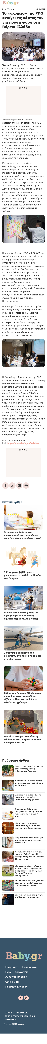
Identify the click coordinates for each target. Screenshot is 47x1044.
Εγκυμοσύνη (29, 967)
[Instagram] (26, 997)
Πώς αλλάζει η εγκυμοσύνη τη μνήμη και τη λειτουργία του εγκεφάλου (29, 840)
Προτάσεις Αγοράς (16, 987)
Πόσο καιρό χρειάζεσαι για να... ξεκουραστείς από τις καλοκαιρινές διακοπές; (29, 769)
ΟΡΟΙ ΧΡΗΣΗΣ (22, 1013)
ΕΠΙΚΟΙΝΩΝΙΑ (10, 1019)
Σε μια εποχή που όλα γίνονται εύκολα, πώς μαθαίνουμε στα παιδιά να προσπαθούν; (29, 883)
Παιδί (8, 972)
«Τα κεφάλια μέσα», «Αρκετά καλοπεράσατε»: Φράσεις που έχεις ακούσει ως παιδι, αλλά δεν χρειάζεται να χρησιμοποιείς (29, 871)
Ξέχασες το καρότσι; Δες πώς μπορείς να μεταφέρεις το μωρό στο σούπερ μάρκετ (29, 797)
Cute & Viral (12, 982)
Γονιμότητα (11, 967)
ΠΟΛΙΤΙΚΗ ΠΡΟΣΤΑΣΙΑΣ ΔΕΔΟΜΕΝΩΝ (20, 1016)
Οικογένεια (22, 972)
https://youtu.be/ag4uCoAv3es (23, 443)
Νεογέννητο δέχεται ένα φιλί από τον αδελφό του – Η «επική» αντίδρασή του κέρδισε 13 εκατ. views (29, 855)
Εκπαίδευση (8, 9)
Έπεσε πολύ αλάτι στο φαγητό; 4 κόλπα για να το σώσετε (29, 896)
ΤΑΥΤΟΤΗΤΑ (9, 1013)
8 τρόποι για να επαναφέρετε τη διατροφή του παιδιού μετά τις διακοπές (29, 783)
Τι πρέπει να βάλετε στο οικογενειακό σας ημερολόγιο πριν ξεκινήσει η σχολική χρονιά (29, 812)
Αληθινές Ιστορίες (16, 977)
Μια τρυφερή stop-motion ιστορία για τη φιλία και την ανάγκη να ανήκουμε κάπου (28, 825)
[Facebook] (20, 997)
